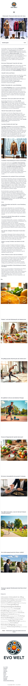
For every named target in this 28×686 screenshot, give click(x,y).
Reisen (4, 673)
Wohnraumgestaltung (13, 626)
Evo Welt (5, 667)
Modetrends (5, 616)
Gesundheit (13, 611)
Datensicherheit (5, 601)
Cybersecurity (18, 600)
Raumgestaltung (18, 619)
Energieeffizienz (13, 604)
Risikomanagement (4, 621)
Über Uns (5, 676)
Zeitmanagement (4, 628)
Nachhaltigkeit (9, 617)
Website (5, 679)
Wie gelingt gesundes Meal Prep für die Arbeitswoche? (13, 358)
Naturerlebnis (16, 617)
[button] (14, 12)
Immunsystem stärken (6, 612)
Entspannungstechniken (11, 606)
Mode (3, 630)
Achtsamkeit (4, 597)
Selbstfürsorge (14, 621)
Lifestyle (5, 671)
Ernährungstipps (4, 608)
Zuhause (5, 668)
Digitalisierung (4, 602)
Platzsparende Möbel (9, 619)
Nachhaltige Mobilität (13, 616)
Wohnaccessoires (4, 626)
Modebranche (17, 614)
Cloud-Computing (10, 600)
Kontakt (5, 678)
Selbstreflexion (23, 621)
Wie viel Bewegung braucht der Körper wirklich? (12, 552)
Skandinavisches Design (5, 622)
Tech (4, 675)
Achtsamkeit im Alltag (16, 597)
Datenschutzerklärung (8, 680)
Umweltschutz (18, 625)
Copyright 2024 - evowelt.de (14, 684)
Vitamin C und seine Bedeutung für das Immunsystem (13, 319)
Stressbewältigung (8, 625)
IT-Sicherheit (15, 612)
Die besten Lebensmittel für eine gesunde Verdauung (13, 476)
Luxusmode (10, 614)
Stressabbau (14, 623)
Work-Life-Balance (24, 626)
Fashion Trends (10, 608)
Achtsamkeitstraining (7, 598)
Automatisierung (17, 598)
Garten (5, 669)
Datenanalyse (24, 600)
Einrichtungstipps (22, 602)
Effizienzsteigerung (13, 603)
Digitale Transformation (15, 601)
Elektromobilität (4, 604)
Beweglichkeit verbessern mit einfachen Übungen (12, 397)
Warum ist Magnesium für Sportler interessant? (12, 437)
